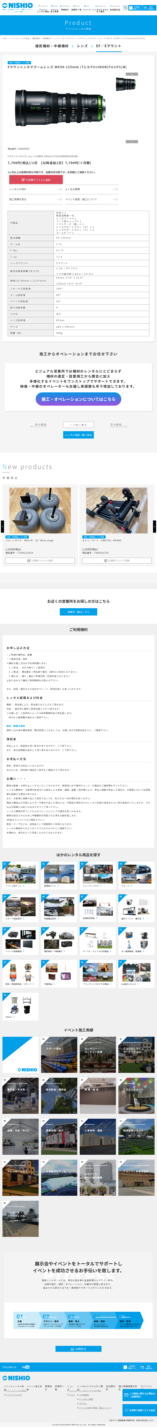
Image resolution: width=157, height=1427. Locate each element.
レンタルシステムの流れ (90, 1390)
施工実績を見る (17, 199)
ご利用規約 (84, 1395)
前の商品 (41, 424)
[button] (154, 526)
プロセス (83, 1403)
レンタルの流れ (17, 189)
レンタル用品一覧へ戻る (78, 435)
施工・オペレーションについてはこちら (79, 399)
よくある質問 (72, 189)
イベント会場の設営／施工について (95, 1407)
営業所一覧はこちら (78, 612)
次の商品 (116, 424)
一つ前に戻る (78, 425)
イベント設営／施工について (81, 199)
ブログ (72, 1395)
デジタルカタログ (14, 1395)
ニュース (73, 1390)
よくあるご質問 (86, 1399)
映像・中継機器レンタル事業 (19, 62)
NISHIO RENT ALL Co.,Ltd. (76, 1424)
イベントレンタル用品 (16, 1390)
